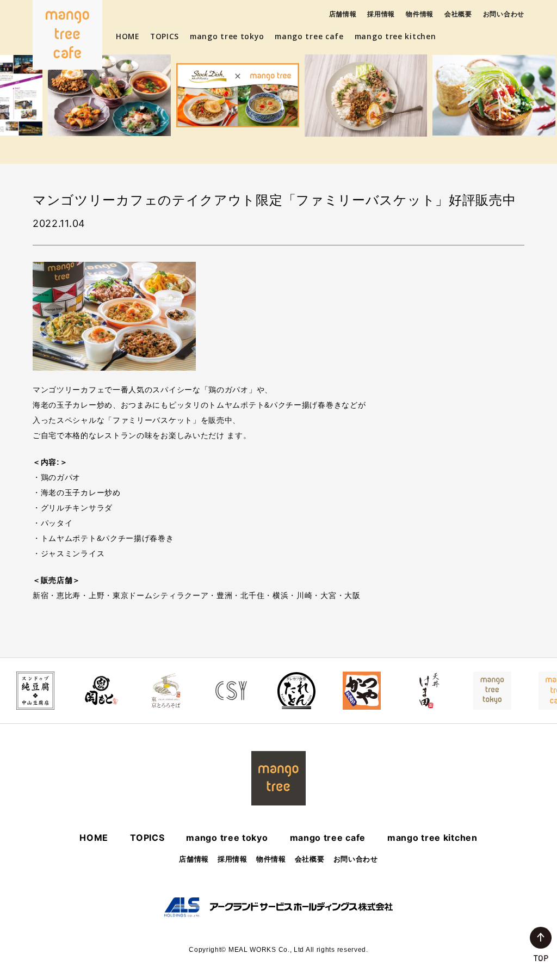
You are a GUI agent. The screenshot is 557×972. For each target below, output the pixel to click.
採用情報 (381, 13)
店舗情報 (343, 13)
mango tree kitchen (395, 36)
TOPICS (164, 36)
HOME (127, 36)
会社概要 (458, 13)
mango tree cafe (309, 36)
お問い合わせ (503, 13)
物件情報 (420, 13)
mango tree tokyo (227, 36)
